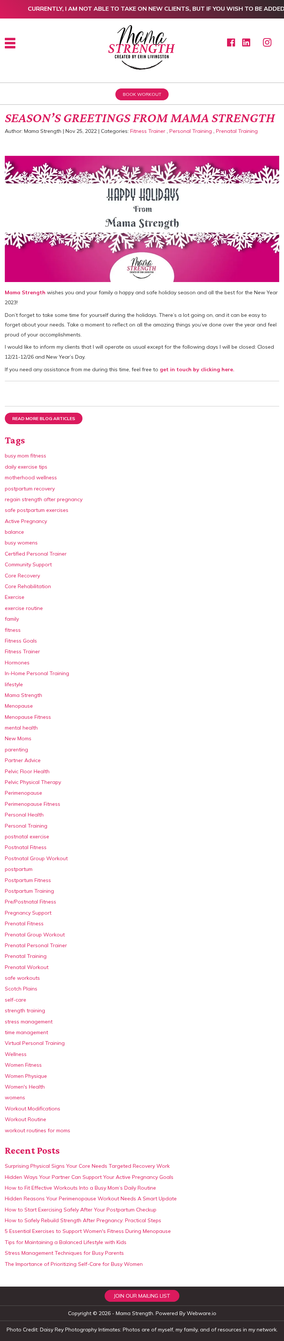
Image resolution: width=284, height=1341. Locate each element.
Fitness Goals (21, 640)
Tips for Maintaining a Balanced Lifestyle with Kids (65, 1242)
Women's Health (25, 1086)
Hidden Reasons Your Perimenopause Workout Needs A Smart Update (91, 1198)
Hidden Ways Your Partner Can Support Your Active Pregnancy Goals (89, 1177)
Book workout (142, 94)
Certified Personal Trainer (36, 553)
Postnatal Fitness (26, 847)
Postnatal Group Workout (36, 858)
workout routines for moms (37, 1130)
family (12, 619)
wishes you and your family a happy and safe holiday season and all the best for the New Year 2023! (141, 297)
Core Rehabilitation (28, 586)
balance (14, 532)
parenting (16, 749)
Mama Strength (25, 292)
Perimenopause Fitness (32, 804)
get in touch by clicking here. (197, 369)
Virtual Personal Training (35, 1043)
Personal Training (190, 131)
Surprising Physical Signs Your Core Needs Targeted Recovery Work (87, 1166)
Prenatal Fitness (24, 923)
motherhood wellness (31, 477)
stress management (29, 1021)
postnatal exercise (27, 836)
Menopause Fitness (28, 717)
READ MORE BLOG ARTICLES (43, 418)
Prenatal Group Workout (35, 934)
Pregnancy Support (28, 912)
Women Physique (26, 1076)
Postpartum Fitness (28, 880)
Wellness (16, 1054)
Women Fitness (23, 1065)
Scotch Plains (21, 988)
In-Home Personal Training (37, 673)
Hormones (17, 662)
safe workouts (22, 978)
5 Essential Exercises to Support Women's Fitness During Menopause (88, 1231)
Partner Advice (23, 760)
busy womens (21, 542)
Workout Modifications (32, 1108)
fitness (13, 630)
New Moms (18, 738)
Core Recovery (22, 575)
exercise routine (24, 608)
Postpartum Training (29, 891)
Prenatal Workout (26, 967)
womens (15, 1097)
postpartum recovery (30, 488)
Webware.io (201, 1313)
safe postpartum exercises (36, 510)
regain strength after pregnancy (43, 499)
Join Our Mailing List (142, 1296)
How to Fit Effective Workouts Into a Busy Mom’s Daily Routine (80, 1187)
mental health (21, 727)
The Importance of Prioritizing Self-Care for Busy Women (74, 1264)
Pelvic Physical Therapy (33, 782)
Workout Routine (25, 1119)
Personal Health (24, 814)
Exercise (14, 597)
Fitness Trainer (147, 131)
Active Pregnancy (26, 521)
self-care (15, 999)
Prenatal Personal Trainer (36, 945)
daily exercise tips (26, 466)
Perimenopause (23, 792)
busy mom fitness (25, 455)
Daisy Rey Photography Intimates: (80, 1329)
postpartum (19, 869)
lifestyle (14, 684)
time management (26, 1032)
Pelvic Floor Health (27, 771)
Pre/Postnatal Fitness (30, 901)
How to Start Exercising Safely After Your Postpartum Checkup (80, 1209)
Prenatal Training (237, 131)
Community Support (28, 564)
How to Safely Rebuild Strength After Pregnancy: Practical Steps (83, 1220)
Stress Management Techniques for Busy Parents (64, 1253)
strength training (25, 1010)
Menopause (19, 706)
